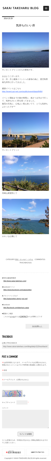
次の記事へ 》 (37, 326)
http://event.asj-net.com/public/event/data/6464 (22, 91)
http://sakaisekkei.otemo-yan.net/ (15, 299)
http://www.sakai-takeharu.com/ (14, 281)
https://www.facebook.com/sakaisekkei (17, 290)
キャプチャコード (8, 402)
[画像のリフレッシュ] (24, 396)
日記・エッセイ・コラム (24, 259)
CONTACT (23, 317)
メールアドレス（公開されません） (16, 380)
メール (12, 317)
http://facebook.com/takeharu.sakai (16, 308)
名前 (4, 370)
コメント (5, 408)
